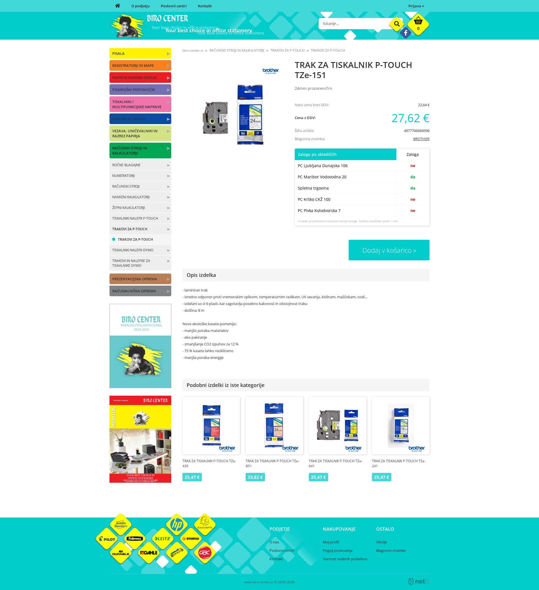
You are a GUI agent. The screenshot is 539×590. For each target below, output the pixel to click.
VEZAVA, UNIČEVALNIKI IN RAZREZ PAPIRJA (134, 133)
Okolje (381, 542)
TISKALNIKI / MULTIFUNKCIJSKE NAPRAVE (136, 104)
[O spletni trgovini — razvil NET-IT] (419, 581)
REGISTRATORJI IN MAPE (133, 65)
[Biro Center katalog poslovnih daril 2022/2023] (140, 386)
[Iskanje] (397, 24)
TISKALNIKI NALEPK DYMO (132, 250)
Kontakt (205, 5)
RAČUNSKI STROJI (126, 186)
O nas (274, 542)
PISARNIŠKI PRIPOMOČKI (133, 89)
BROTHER (421, 138)
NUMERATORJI (123, 175)
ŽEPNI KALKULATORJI (128, 207)
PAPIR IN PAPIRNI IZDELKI (134, 77)
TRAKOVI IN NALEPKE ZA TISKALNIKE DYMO (131, 263)
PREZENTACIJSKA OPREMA (134, 278)
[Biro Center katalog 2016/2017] (140, 481)
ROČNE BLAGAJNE (126, 165)
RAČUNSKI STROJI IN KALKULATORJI (129, 150)
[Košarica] (418, 26)
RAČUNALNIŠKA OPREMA (134, 290)
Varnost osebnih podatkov (345, 558)
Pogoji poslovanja (337, 550)
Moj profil (331, 542)
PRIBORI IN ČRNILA (128, 118)
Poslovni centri (174, 5)
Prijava (416, 5)
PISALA (118, 53)
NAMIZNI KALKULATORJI (131, 197)
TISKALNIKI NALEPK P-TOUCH (135, 218)
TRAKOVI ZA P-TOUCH (129, 229)
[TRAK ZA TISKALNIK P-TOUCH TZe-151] (233, 114)
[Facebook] (405, 32)
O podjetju (140, 5)
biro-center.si (192, 50)
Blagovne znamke (391, 550)
